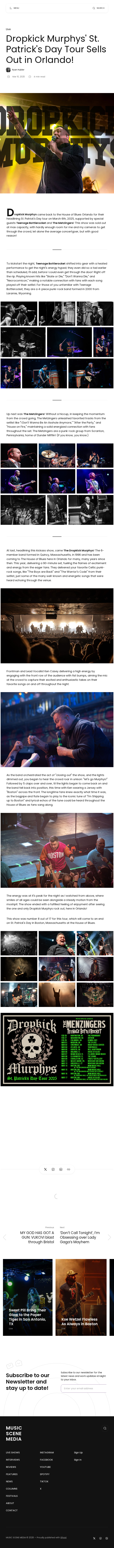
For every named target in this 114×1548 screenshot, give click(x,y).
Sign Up (78, 1452)
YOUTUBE (45, 1467)
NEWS (9, 1481)
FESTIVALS (12, 1496)
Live (8, 29)
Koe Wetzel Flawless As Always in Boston (79, 1321)
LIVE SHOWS (13, 1452)
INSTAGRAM (47, 1452)
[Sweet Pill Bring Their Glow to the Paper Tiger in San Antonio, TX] (28, 1297)
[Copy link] (68, 1169)
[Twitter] (94, 1538)
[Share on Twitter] (45, 1169)
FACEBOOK (46, 1459)
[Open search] (105, 1428)
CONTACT (12, 1510)
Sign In (77, 1459)
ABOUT (10, 1503)
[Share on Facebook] (53, 1169)
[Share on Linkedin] (60, 1169)
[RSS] (106, 1538)
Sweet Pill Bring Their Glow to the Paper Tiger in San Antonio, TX (27, 1317)
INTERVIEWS (13, 1459)
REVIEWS (11, 1467)
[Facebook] (100, 1538)
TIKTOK (44, 1481)
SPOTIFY (44, 1474)
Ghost (63, 1537)
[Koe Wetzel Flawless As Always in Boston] (81, 1297)
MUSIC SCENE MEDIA (14, 1433)
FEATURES (12, 1474)
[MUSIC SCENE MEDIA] (55, 8)
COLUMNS (11, 1488)
